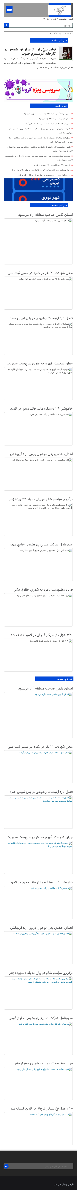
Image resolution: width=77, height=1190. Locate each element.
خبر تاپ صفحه (59, 40)
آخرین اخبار (61, 106)
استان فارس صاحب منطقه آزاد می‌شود (54, 118)
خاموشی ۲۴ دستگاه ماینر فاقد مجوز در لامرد (52, 165)
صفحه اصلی (67, 33)
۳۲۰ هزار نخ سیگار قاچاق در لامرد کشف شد (41, 635)
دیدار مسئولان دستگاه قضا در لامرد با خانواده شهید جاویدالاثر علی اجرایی (40, 170)
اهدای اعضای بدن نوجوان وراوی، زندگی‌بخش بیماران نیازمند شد (44, 175)
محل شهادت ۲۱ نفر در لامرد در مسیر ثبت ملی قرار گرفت (47, 123)
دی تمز (58, 1184)
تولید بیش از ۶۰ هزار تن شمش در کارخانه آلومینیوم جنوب (30, 51)
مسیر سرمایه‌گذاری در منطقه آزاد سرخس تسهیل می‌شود (47, 113)
